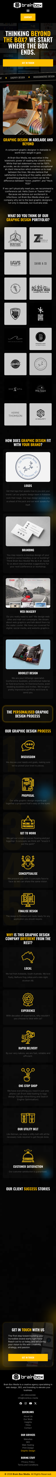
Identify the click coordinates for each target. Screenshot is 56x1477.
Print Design (28, 1448)
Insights (28, 1422)
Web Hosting (28, 1445)
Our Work (28, 1419)
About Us (28, 1416)
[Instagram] (25, 1403)
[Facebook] (20, 1403)
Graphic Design (28, 1450)
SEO (28, 1442)
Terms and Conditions (28, 1464)
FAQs (28, 1425)
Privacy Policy (28, 1462)
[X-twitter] (35, 1403)
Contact (28, 1428)
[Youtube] (30, 1403)
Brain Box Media (21, 1474)
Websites (28, 1439)
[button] (28, 10)
